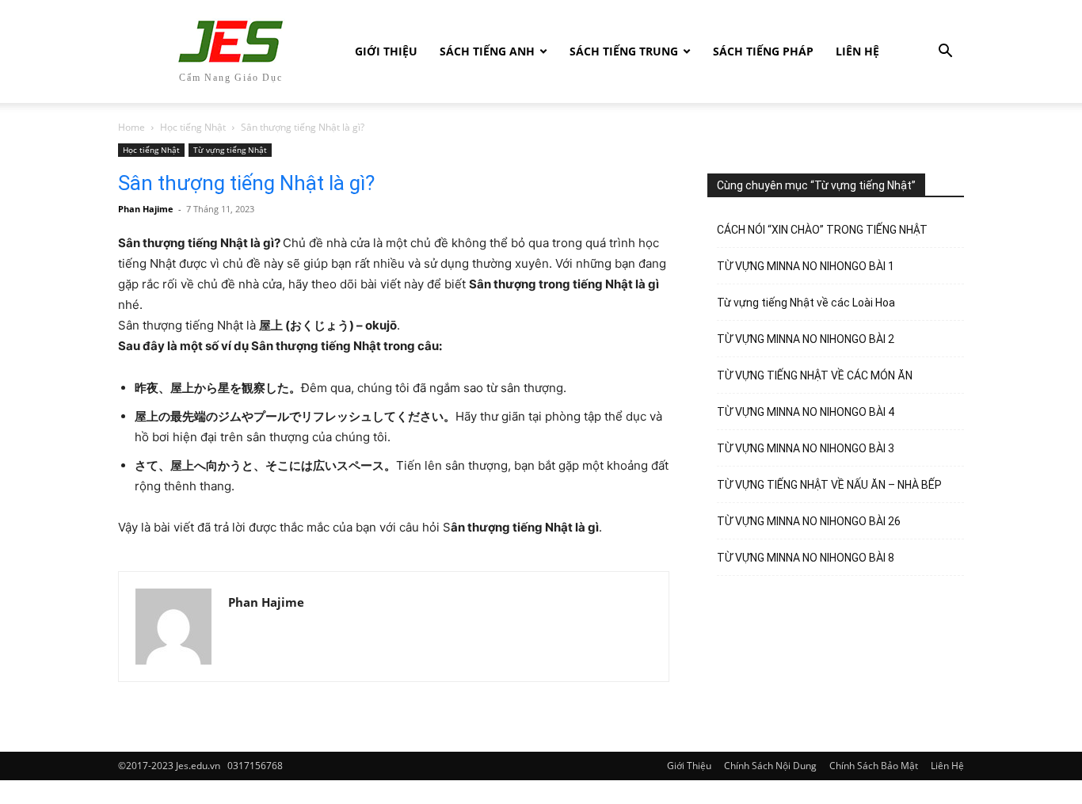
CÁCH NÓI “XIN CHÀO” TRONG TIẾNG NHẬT (822, 229)
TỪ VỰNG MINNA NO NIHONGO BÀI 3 (805, 448)
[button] (945, 52)
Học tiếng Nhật (193, 127)
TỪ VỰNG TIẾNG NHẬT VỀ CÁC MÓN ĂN (814, 375)
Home (131, 127)
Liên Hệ (857, 51)
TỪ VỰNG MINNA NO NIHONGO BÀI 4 (805, 412)
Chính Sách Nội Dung (770, 765)
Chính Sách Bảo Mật (873, 765)
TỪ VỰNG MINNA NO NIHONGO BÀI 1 (805, 266)
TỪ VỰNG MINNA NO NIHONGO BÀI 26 (809, 521)
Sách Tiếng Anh (487, 51)
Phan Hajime (145, 209)
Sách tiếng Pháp (763, 51)
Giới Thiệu (386, 51)
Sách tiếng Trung (624, 51)
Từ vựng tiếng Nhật (230, 149)
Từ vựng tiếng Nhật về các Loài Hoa (806, 302)
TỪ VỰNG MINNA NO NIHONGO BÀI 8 (805, 557)
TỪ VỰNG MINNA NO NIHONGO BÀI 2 (805, 339)
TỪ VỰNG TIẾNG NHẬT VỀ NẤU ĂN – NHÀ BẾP (829, 484)
